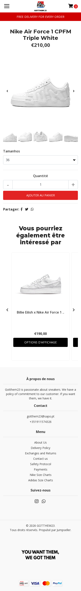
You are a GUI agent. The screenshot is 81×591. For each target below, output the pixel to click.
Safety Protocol (40, 464)
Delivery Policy (40, 448)
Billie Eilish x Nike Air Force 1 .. (40, 312)
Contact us (40, 459)
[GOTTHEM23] (40, 6)
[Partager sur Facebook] (21, 209)
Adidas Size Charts (40, 480)
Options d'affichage (40, 342)
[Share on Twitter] (26, 209)
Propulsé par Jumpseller (55, 530)
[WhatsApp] (43, 502)
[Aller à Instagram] (36, 502)
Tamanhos (11, 151)
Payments (40, 469)
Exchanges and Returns (40, 453)
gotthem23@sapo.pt (40, 416)
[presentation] (7, 91)
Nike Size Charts (41, 475)
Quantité (40, 176)
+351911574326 (41, 422)
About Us (40, 442)
